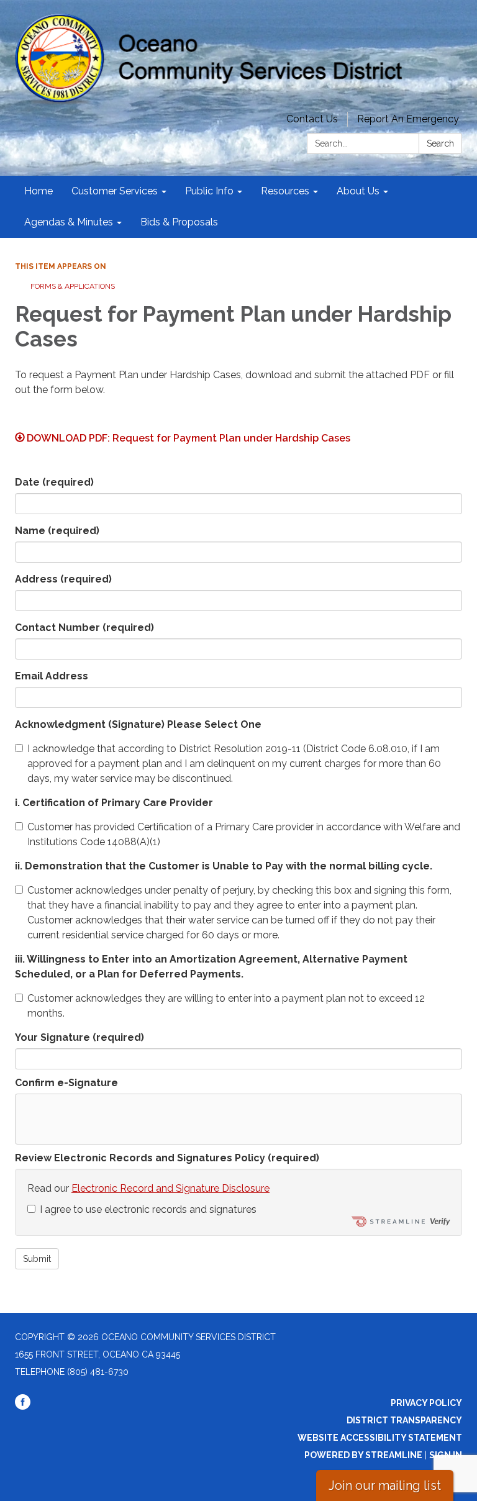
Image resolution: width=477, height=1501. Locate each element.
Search (440, 143)
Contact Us (312, 119)
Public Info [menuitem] (209, 191)
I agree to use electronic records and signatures (148, 1209)
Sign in (445, 1455)
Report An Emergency (408, 119)
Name (57, 531)
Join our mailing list (385, 1485)
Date (54, 482)
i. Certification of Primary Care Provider (114, 803)
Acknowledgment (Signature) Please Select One (138, 724)
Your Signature (79, 1037)
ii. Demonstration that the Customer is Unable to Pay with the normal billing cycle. (223, 866)
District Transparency (404, 1420)
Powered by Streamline (363, 1455)
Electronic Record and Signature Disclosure (170, 1188)
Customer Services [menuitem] (114, 191)
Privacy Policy (426, 1403)
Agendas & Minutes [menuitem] (68, 222)
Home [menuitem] (38, 191)
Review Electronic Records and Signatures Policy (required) (167, 1158)
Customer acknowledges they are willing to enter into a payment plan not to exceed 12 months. (226, 1005)
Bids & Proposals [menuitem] (179, 222)
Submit (37, 1259)
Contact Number (84, 627)
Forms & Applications (72, 286)
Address (63, 579)
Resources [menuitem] (285, 191)
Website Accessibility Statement (380, 1438)
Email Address (51, 676)
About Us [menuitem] (358, 191)
